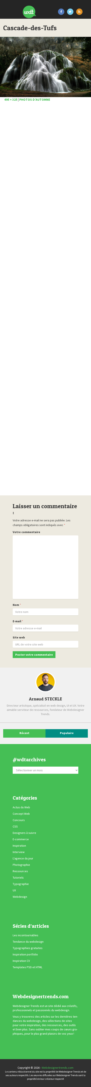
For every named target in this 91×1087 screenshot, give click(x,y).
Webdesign (20, 897)
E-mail (17, 621)
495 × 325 (10, 100)
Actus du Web (21, 807)
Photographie (21, 865)
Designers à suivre (24, 833)
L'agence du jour (23, 858)
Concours (19, 820)
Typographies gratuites (28, 948)
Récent (24, 733)
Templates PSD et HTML (27, 967)
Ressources (20, 871)
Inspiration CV (21, 961)
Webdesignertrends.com (57, 1068)
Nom (16, 605)
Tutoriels (18, 877)
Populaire (67, 733)
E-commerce (21, 839)
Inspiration (19, 846)
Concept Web (21, 814)
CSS (15, 826)
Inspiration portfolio (25, 954)
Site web (19, 637)
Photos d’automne (34, 100)
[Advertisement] (45, 299)
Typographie (21, 884)
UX (14, 890)
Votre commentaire (26, 532)
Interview (19, 852)
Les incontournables (25, 935)
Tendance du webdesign (28, 942)
